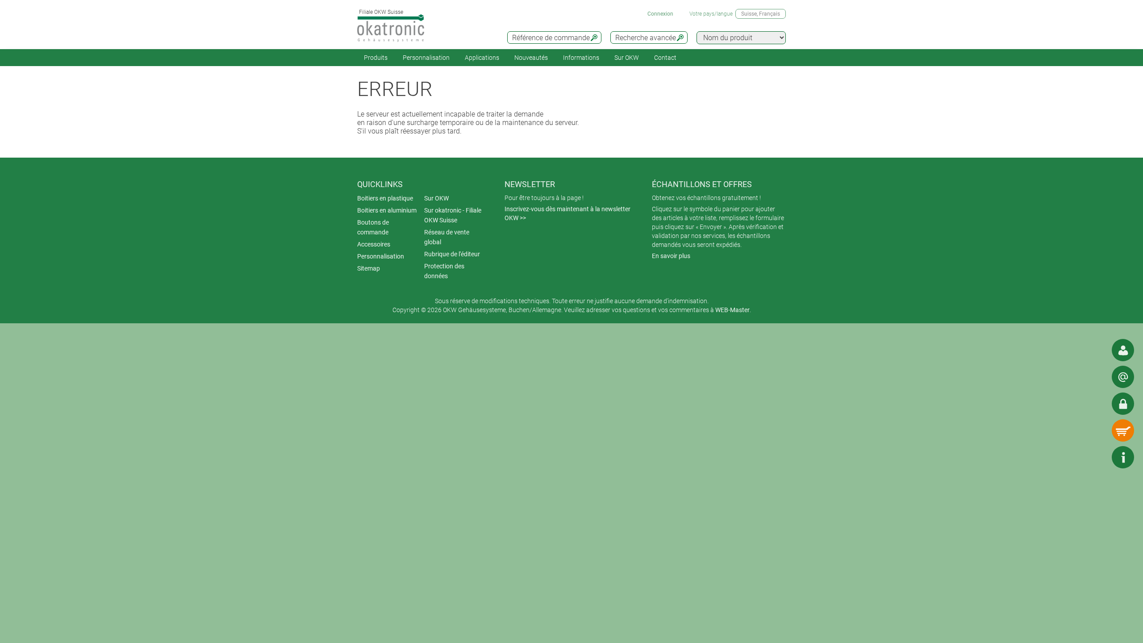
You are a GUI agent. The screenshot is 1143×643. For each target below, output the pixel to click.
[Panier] (1123, 430)
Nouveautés (531, 57)
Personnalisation (426, 57)
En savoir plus (671, 255)
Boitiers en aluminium (387, 210)
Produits (376, 57)
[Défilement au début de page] (1096, 457)
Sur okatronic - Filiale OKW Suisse (452, 215)
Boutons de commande (373, 227)
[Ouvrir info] (1123, 457)
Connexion (660, 14)
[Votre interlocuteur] (1123, 350)
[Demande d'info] (1123, 377)
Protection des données (444, 271)
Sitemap (368, 268)
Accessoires (373, 244)
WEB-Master (732, 309)
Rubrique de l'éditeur (452, 254)
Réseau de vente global (446, 237)
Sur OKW (626, 57)
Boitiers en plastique (385, 198)
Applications (482, 57)
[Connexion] (1123, 403)
